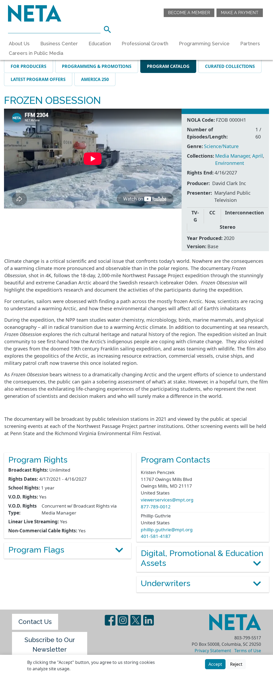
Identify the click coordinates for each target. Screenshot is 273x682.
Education (100, 43)
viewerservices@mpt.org (167, 500)
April (257, 156)
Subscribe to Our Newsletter (50, 644)
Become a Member (189, 12)
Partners (250, 43)
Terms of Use (247, 651)
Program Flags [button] (36, 549)
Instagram (123, 620)
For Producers (28, 66)
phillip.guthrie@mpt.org (167, 529)
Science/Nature (221, 146)
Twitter (135, 620)
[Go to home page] (34, 12)
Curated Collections (230, 66)
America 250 (95, 79)
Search (109, 28)
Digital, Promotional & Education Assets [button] (202, 558)
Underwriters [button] (165, 583)
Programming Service (204, 43)
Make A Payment (240, 12)
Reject (236, 664)
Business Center (59, 43)
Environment (229, 163)
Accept (215, 664)
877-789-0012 (156, 507)
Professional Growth (145, 43)
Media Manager (232, 156)
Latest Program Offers (38, 79)
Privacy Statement (213, 651)
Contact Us (35, 622)
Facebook (110, 620)
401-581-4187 (156, 536)
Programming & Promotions (96, 66)
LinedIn (148, 620)
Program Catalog (168, 66)
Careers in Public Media (36, 53)
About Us (19, 43)
